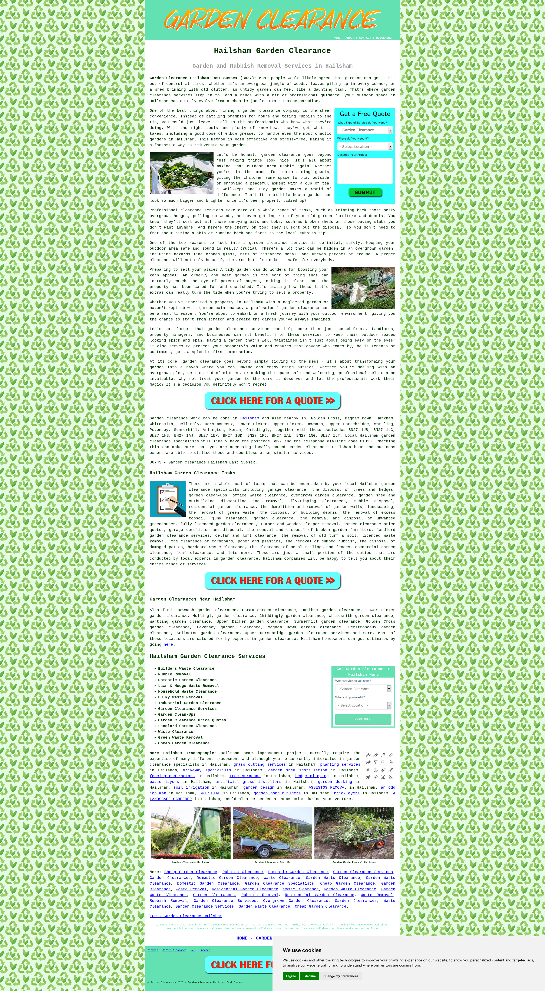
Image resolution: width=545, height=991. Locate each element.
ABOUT (350, 38)
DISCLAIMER (384, 38)
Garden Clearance (174, 950)
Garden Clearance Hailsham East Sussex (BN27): (203, 78)
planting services (340, 764)
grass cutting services (260, 764)
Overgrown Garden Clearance (295, 901)
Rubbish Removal (259, 895)
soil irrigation (191, 787)
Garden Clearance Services (363, 872)
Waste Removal (191, 889)
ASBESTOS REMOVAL (328, 787)
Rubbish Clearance (242, 872)
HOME (337, 38)
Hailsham (249, 418)
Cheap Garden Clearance (190, 872)
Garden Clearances (170, 878)
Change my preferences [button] (340, 976)
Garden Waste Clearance (333, 878)
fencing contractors (172, 776)
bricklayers (347, 793)
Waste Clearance (282, 878)
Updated (205, 950)
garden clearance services (319, 633)
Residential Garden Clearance (245, 889)
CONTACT (365, 38)
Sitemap (153, 950)
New (193, 950)
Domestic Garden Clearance (298, 872)
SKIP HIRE (210, 793)
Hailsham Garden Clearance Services (207, 656)
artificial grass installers (248, 782)
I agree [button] (291, 976)
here (168, 644)
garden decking (335, 782)
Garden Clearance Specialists (279, 883)
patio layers (164, 782)
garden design (258, 787)
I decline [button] (310, 976)
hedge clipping (312, 776)
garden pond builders (277, 793)
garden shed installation (297, 770)
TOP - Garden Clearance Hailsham (186, 916)
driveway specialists (207, 770)
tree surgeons (245, 776)
